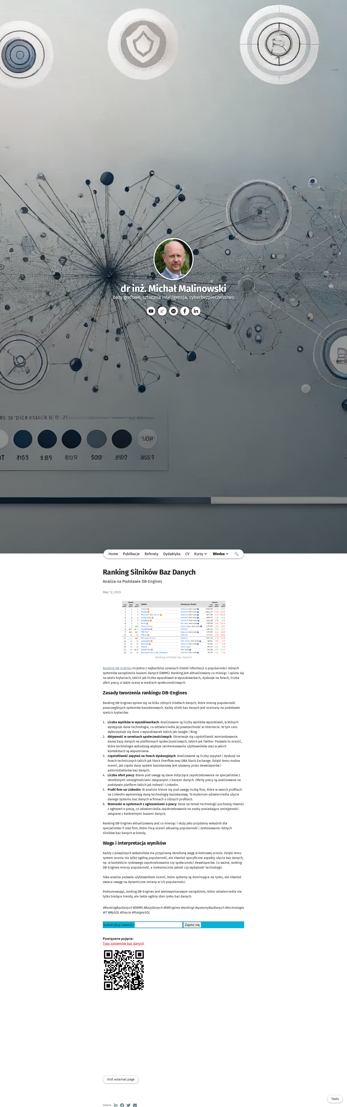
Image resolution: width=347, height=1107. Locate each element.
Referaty (151, 554)
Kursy (198, 554)
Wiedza (219, 554)
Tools (335, 1099)
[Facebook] (184, 311)
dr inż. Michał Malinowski (173, 288)
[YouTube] (151, 311)
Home (113, 554)
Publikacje (131, 554)
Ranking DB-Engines (117, 668)
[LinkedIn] (196, 311)
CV (187, 554)
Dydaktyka (172, 554)
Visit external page (121, 1079)
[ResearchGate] (162, 311)
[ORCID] (173, 311)
